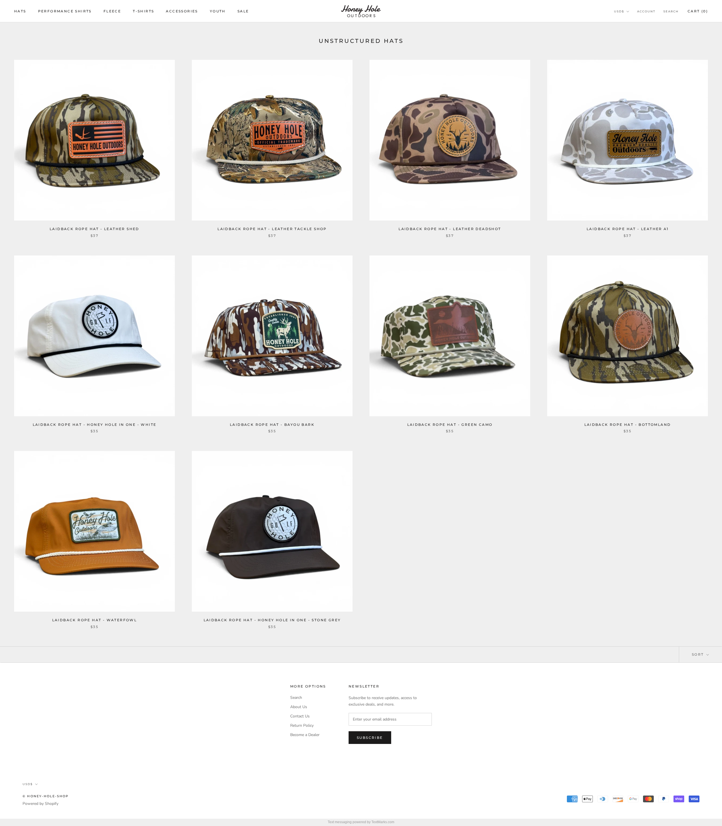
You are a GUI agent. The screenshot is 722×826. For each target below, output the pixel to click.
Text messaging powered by (361, 822)
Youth (218, 11)
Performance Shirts (65, 11)
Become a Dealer (305, 734)
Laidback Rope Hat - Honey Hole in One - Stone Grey (272, 620)
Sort (698, 654)
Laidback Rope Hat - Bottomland (627, 424)
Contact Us (300, 716)
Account (646, 11)
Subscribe (370, 737)
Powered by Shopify (40, 803)
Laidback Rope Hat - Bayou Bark (272, 424)
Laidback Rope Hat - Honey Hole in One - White (95, 424)
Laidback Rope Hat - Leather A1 (627, 229)
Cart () (698, 11)
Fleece (112, 11)
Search (671, 11)
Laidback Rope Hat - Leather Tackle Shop (272, 229)
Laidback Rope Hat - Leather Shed (94, 229)
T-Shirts (143, 11)
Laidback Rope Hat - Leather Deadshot (450, 229)
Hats (20, 11)
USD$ (619, 11)
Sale (243, 11)
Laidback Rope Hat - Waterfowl (94, 620)
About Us (298, 707)
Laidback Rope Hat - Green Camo (450, 424)
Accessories (182, 11)
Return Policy (302, 725)
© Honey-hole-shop (46, 796)
